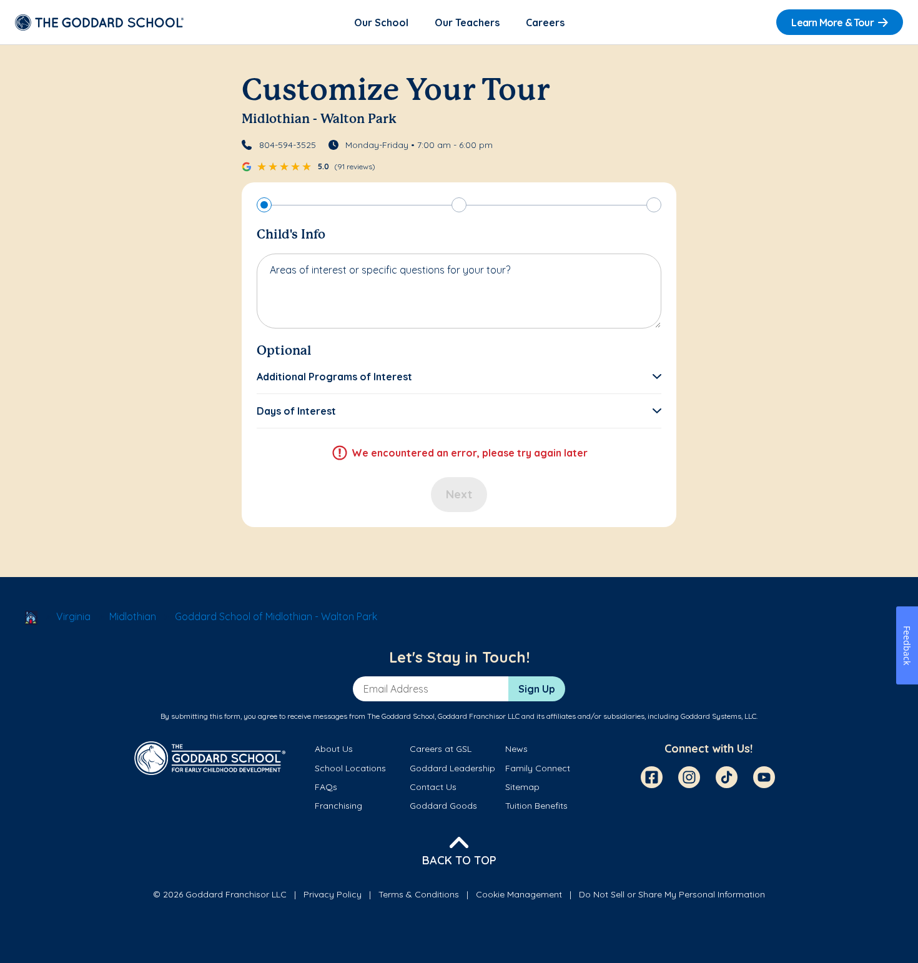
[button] (459, 376)
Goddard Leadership (452, 768)
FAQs (326, 787)
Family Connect (537, 768)
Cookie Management (519, 894)
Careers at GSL (440, 748)
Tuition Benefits (536, 805)
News (516, 748)
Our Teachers (467, 22)
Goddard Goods (443, 805)
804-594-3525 (287, 145)
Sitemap (522, 787)
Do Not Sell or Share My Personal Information (672, 894)
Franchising (338, 805)
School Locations (350, 768)
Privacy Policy (333, 894)
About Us (334, 748)
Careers (545, 22)
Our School (381, 22)
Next (459, 494)
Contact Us (433, 787)
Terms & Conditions (418, 894)
